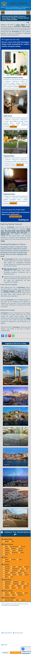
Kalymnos (7, 584)
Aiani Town (24, 232)
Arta (6, 546)
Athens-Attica (7, 539)
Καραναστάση (9, 156)
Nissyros (25, 586)
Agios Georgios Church (10, 269)
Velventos (6, 291)
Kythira (26, 593)
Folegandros (15, 568)
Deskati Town (5, 234)
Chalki (22, 581)
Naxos (19, 572)
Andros (20, 566)
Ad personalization (7, 632)
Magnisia (20, 550)
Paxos (13, 595)
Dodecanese (7, 579)
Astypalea (15, 581)
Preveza (7, 552)
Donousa (7, 568)
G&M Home (8, 116)
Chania (6, 559)
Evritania (22, 546)
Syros (6, 576)
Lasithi (20, 559)
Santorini (7, 574)
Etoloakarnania (14, 546)
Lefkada (7, 595)
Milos (6, 572)
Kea (27, 568)
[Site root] (4, 3)
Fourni (23, 600)
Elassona (12, 291)
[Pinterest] (9, 336)
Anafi (13, 566)
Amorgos (7, 566)
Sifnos (20, 574)
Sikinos (26, 574)
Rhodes (13, 588)
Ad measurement (19, 632)
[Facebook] (2, 336)
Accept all (26, 652)
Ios (22, 568)
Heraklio (13, 559)
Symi (19, 588)
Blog (24, 343)
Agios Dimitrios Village (23, 230)
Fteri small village (10, 230)
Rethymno (7, 561)
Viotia (6, 554)
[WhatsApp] (13, 336)
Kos (27, 584)
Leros (12, 586)
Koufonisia (14, 570)
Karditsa (7, 550)
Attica (12, 541)
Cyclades (6, 564)
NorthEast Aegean (9, 598)
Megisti (19, 586)
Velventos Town (5, 232)
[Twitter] (6, 336)
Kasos (22, 584)
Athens (6, 541)
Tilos (24, 588)
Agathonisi (7, 581)
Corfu (6, 593)
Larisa (18, 24)
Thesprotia (14, 552)
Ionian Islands (8, 591)
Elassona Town (15, 232)
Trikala (22, 552)
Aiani (19, 291)
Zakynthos (20, 595)
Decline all (5, 652)
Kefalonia (19, 593)
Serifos (14, 574)
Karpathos (15, 584)
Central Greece (8, 544)
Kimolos (7, 570)
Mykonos (12, 572)
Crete (5, 557)
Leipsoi (6, 586)
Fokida (6, 548)
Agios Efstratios (9, 600)
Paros (25, 572)
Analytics (5, 644)
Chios (16, 600)
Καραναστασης (9, 194)
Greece (23, 24)
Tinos (11, 576)
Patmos (7, 588)
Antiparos (26, 566)
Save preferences (16, 652)
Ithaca (12, 593)
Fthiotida (13, 548)
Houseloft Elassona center (13, 78)
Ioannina (20, 548)
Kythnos (22, 570)
